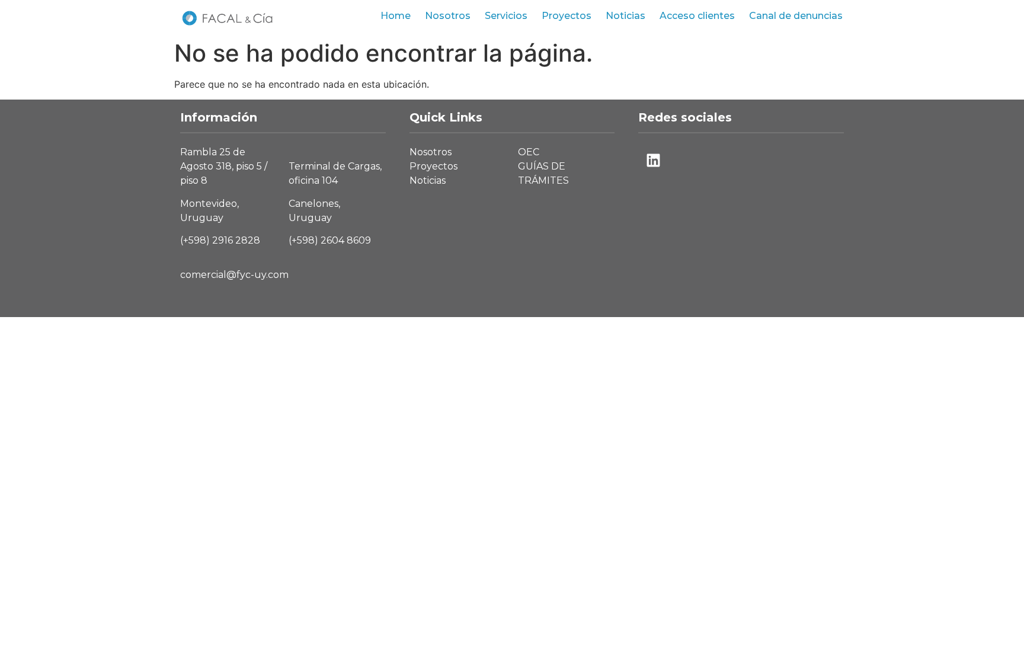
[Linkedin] (653, 160)
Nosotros (448, 15)
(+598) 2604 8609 (330, 240)
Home (395, 15)
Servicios (506, 15)
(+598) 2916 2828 (220, 240)
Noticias (625, 15)
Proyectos (566, 15)
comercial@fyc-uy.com (234, 274)
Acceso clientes (697, 15)
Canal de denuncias (796, 15)
